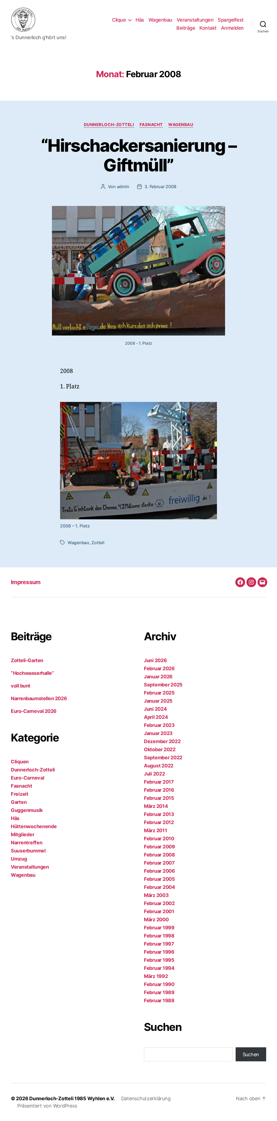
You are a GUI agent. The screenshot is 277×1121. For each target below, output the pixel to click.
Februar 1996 (159, 952)
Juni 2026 (155, 660)
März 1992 (156, 976)
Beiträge (185, 28)
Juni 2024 (155, 709)
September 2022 (163, 757)
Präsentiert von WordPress (47, 1106)
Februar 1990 (159, 984)
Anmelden (232, 28)
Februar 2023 (159, 725)
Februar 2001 (159, 911)
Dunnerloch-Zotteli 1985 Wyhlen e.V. (72, 1098)
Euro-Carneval (27, 778)
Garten (19, 802)
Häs (140, 20)
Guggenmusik (27, 810)
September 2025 (163, 684)
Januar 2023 (158, 733)
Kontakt (208, 28)
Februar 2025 (159, 693)
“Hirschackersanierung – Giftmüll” (138, 155)
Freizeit (19, 794)
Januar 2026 (158, 676)
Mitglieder (22, 834)
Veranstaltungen (195, 20)
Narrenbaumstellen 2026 (39, 698)
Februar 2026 (159, 668)
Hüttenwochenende (34, 826)
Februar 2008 (159, 855)
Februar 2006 (159, 871)
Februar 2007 (159, 863)
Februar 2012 (159, 822)
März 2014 (156, 806)
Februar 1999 (159, 927)
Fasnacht (151, 124)
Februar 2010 (159, 838)
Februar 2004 (159, 887)
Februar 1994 (159, 968)
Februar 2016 (159, 790)
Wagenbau (160, 20)
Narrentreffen (26, 842)
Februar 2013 (159, 814)
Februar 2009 (159, 846)
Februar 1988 (159, 1000)
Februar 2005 (159, 879)
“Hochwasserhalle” (32, 673)
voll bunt (20, 686)
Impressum (26, 582)
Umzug (19, 859)
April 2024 (156, 717)
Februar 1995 (159, 960)
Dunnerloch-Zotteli (109, 124)
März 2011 (155, 830)
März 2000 (156, 919)
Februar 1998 (159, 936)
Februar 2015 (159, 798)
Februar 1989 (159, 992)
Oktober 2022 (160, 749)
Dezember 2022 (162, 741)
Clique (119, 20)
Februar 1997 (159, 944)
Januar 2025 (158, 701)
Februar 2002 (159, 903)
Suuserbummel (28, 851)
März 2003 (156, 895)
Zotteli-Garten (27, 660)
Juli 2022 (154, 774)
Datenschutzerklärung (146, 1098)
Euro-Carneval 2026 (34, 711)
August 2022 (158, 765)
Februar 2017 (159, 782)
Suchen (251, 1054)
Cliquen (20, 761)
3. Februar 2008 (160, 186)
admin (123, 186)
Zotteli (97, 542)
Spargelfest (231, 20)
